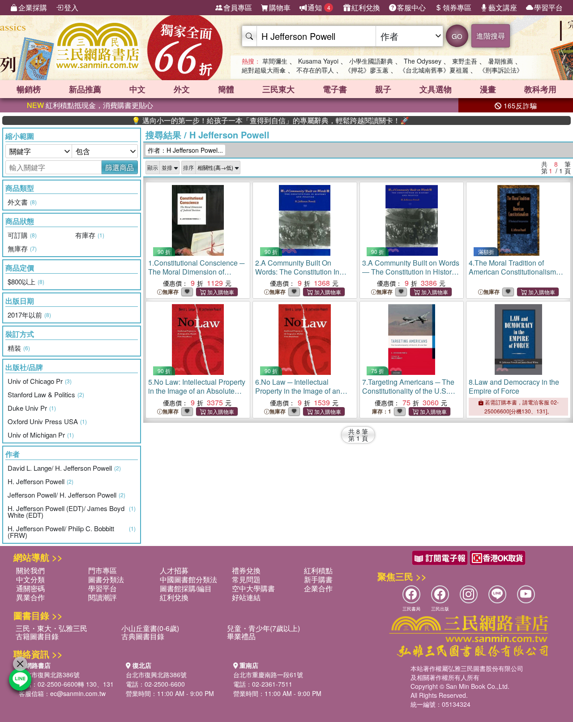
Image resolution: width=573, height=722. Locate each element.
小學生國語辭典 (371, 60)
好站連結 (246, 597)
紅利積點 (318, 570)
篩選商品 (119, 167)
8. (514, 386)
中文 (137, 89)
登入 (71, 7)
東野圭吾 (464, 60)
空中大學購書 (253, 588)
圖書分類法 (106, 579)
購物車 (280, 7)
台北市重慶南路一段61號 (268, 674)
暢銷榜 (29, 89)
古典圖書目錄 (142, 636)
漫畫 (488, 89)
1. (196, 272)
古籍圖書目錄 (37, 636)
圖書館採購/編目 (186, 588)
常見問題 (246, 579)
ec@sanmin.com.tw (78, 693)
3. (410, 272)
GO (457, 36)
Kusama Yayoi (318, 60)
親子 (383, 89)
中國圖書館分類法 (188, 579)
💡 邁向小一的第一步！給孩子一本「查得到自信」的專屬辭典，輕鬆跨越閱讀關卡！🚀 (253, 120)
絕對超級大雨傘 (264, 69)
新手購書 (318, 579)
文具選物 (435, 89)
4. (516, 272)
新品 (85, 89)
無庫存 (170, 292)
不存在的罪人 (315, 69)
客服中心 (411, 7)
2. (297, 272)
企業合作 (318, 588)
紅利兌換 (365, 7)
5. (196, 391)
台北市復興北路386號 (49, 674)
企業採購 (32, 7)
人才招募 (174, 570)
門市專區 (102, 570)
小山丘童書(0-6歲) (150, 628)
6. (297, 391)
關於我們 (30, 570)
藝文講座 (502, 7)
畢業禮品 (241, 636)
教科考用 (540, 89)
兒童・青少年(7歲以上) (263, 628)
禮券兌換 (246, 570)
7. (408, 391)
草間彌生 (274, 60)
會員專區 (237, 7)
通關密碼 (30, 588)
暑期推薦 (500, 60)
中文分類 (30, 579)
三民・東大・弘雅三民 (51, 628)
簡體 (226, 89)
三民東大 (278, 89)
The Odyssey (422, 60)
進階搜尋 (490, 35)
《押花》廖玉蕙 (367, 69)
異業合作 (30, 597)
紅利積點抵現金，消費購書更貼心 (90, 105)
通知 (319, 7)
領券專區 (457, 7)
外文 (182, 89)
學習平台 (548, 7)
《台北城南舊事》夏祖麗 (433, 69)
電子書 (335, 89)
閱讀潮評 (102, 597)
